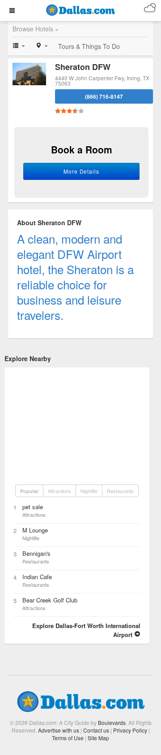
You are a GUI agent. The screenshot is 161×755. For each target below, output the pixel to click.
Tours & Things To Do (89, 46)
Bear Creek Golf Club (49, 600)
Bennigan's (36, 553)
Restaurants (120, 490)
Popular (29, 491)
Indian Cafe (37, 576)
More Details (82, 171)
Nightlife (88, 490)
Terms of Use (68, 738)
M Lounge (35, 530)
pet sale (32, 506)
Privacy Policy (130, 730)
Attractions (59, 490)
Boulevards (112, 722)
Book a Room (81, 149)
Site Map (98, 738)
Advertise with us (58, 730)
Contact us (96, 730)
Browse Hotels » (36, 28)
